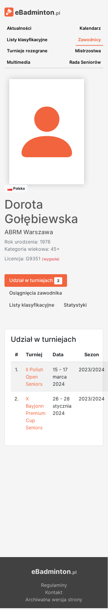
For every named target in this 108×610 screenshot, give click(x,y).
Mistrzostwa (88, 50)
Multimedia (18, 62)
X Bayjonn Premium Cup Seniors (35, 413)
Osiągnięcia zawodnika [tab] (35, 293)
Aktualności (19, 28)
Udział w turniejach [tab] (34, 280)
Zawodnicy (89, 39)
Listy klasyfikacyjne (27, 39)
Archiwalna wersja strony (53, 599)
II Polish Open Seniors (34, 376)
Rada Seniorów (85, 62)
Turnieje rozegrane (27, 50)
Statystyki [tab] (75, 305)
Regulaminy (54, 585)
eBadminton (36, 12)
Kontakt (54, 592)
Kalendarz (90, 28)
